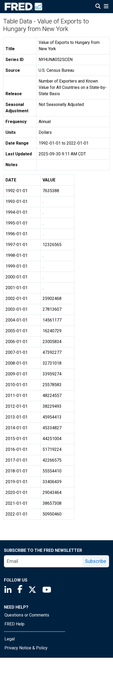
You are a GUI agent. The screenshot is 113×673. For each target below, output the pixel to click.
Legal (9, 638)
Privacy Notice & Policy (26, 647)
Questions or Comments (26, 615)
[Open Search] (98, 7)
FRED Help (14, 623)
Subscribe (95, 561)
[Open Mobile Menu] (106, 7)
